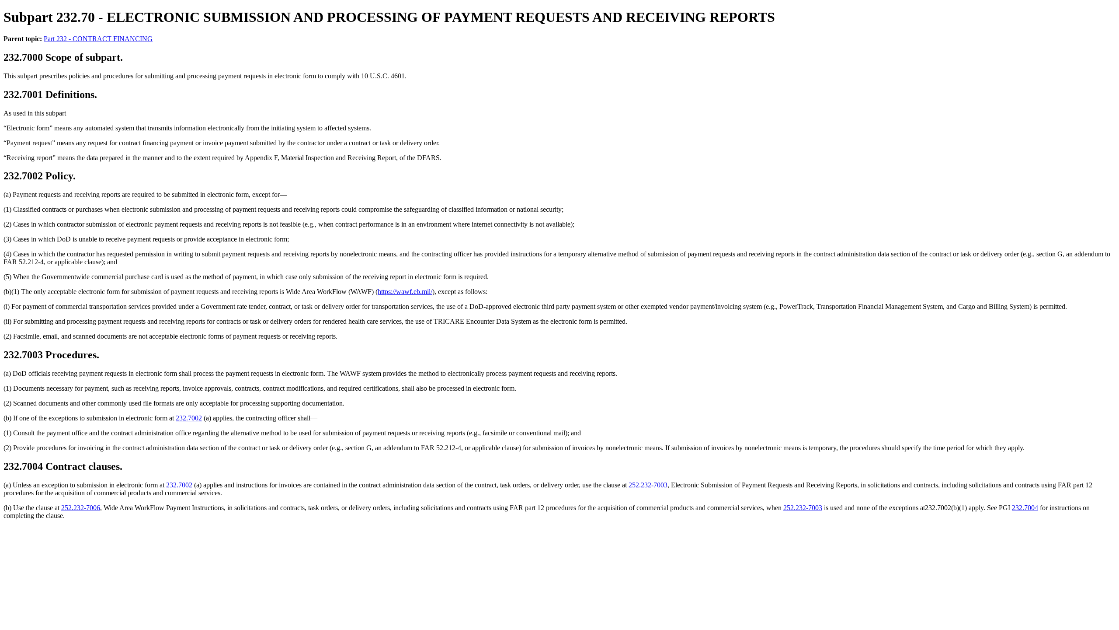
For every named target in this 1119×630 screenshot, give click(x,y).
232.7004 (1025, 507)
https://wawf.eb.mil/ (405, 291)
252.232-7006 (80, 507)
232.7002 (189, 418)
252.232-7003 (648, 485)
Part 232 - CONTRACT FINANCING (98, 38)
